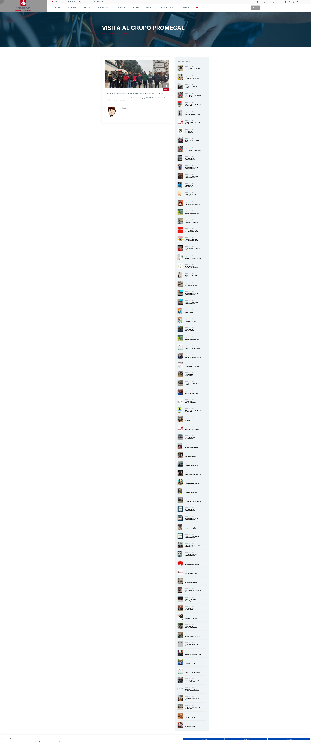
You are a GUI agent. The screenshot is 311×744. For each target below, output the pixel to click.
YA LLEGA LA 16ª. (190, 321)
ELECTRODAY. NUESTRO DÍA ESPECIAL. (192, 546)
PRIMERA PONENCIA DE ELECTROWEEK (192, 303)
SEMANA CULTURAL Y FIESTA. (192, 276)
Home (104, 33)
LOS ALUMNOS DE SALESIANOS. (190, 609)
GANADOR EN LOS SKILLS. (193, 258)
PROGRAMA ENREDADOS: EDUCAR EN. (193, 96)
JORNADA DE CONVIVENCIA (189, 330)
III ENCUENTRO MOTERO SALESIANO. (192, 708)
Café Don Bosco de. (191, 582)
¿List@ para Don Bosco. (192, 483)
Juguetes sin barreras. (191, 222)
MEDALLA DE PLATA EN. (192, 114)
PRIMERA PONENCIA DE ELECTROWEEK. (192, 177)
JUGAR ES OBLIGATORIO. (193, 501)
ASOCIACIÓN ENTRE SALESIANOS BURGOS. (192, 690)
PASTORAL (149, 8)
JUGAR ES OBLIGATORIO (192, 78)
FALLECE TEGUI (190, 663)
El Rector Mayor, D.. (191, 618)
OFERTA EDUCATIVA (104, 8)
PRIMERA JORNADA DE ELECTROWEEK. (192, 537)
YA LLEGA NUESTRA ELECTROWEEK (191, 555)
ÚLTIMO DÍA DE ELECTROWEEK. (190, 159)
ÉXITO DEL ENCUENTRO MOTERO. (192, 87)
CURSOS (136, 8)
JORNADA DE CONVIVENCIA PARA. (191, 627)
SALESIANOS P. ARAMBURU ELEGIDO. (191, 267)
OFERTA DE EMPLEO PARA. (191, 645)
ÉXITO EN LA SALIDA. (191, 285)
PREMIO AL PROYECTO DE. (192, 699)
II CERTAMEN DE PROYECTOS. (190, 438)
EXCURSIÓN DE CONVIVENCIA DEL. (191, 402)
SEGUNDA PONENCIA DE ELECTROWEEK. (192, 168)
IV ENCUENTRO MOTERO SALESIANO (193, 411)
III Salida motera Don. (191, 465)
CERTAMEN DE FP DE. (191, 393)
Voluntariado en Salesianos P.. (193, 591)
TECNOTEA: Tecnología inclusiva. (192, 69)
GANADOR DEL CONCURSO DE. (190, 186)
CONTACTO (185, 8)
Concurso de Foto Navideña (190, 195)
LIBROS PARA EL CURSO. (192, 348)
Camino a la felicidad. (191, 447)
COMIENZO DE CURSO (192, 213)
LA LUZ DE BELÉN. (190, 528)
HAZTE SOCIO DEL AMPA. (193, 357)
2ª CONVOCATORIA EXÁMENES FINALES (191, 231)
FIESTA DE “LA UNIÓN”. (192, 717)
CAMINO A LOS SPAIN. (192, 429)
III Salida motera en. (191, 492)
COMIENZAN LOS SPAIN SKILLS (192, 123)
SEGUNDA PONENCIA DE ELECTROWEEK (192, 294)
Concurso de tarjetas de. (192, 564)
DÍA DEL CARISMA (190, 726)
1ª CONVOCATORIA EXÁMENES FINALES (191, 240)
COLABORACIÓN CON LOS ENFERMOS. (192, 681)
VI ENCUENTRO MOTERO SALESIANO (193, 105)
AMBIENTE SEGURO (167, 8)
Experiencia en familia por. (193, 474)
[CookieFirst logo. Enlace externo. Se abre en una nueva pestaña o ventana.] (1, 737)
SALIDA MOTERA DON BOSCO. (192, 141)
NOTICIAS (87, 8)
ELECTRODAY (189, 312)
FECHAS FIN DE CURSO (192, 366)
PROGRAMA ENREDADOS (193, 150)
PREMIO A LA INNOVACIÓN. (189, 375)
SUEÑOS (187, 420)
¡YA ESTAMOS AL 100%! (192, 636)
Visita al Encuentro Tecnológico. (190, 600)
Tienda (255, 8)
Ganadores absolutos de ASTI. (192, 249)
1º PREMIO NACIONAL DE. (193, 204)
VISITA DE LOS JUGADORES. (189, 132)
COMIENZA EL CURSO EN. (193, 654)
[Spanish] (197, 9)
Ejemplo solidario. (190, 456)
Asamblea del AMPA (191, 573)
